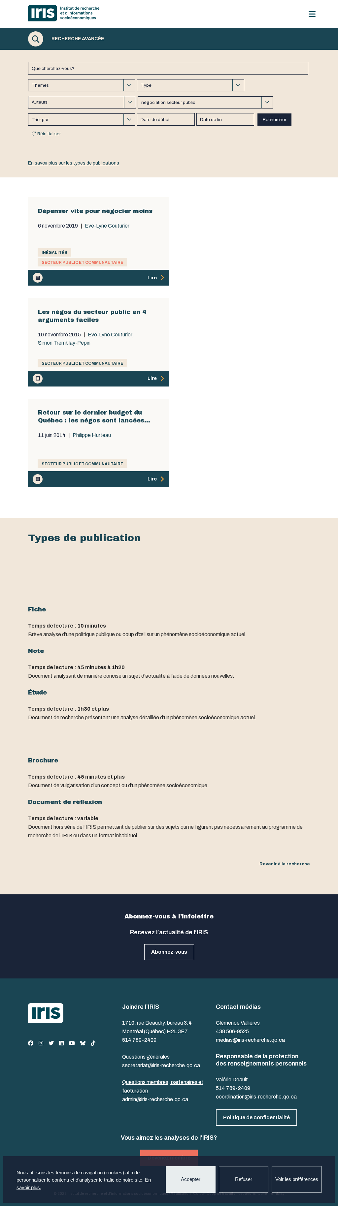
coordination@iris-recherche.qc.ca (256, 1096)
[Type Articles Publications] (190, 85)
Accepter (190, 1179)
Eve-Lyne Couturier (107, 226)
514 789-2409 (139, 1040)
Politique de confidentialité (256, 1117)
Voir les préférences (296, 1179)
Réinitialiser (49, 133)
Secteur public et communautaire (82, 262)
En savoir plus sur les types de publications (73, 163)
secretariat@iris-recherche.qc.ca (161, 1065)
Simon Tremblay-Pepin (64, 343)
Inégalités (54, 252)
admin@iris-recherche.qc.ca (155, 1099)
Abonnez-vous (169, 952)
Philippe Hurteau (92, 435)
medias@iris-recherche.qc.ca (250, 1040)
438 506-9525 (232, 1031)
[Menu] (312, 14)
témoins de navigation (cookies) (90, 1172)
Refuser (243, 1179)
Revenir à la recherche (284, 863)
